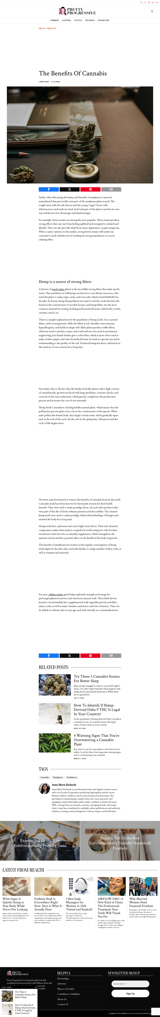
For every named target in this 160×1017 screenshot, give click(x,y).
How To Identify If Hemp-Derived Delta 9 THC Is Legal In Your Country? (97, 709)
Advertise (61, 983)
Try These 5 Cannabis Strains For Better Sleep (97, 678)
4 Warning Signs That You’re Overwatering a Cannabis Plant (96, 740)
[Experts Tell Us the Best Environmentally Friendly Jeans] (40, 841)
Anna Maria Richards (64, 785)
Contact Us (62, 1004)
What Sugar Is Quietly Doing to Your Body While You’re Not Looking (15, 904)
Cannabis (44, 777)
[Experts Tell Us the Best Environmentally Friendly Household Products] (120, 841)
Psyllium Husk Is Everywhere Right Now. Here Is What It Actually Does (48, 904)
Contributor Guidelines (68, 993)
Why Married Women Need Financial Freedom (141, 902)
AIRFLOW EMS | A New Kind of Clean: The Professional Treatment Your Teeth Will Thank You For (110, 907)
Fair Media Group (147, 1013)
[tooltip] (141, 2)
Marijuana (58, 777)
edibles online (55, 594)
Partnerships (63, 978)
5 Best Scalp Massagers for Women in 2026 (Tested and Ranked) (79, 904)
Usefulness (72, 777)
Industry (51, 28)
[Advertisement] (80, 49)
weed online (58, 289)
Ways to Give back (65, 988)
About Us (61, 999)
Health (42, 28)
